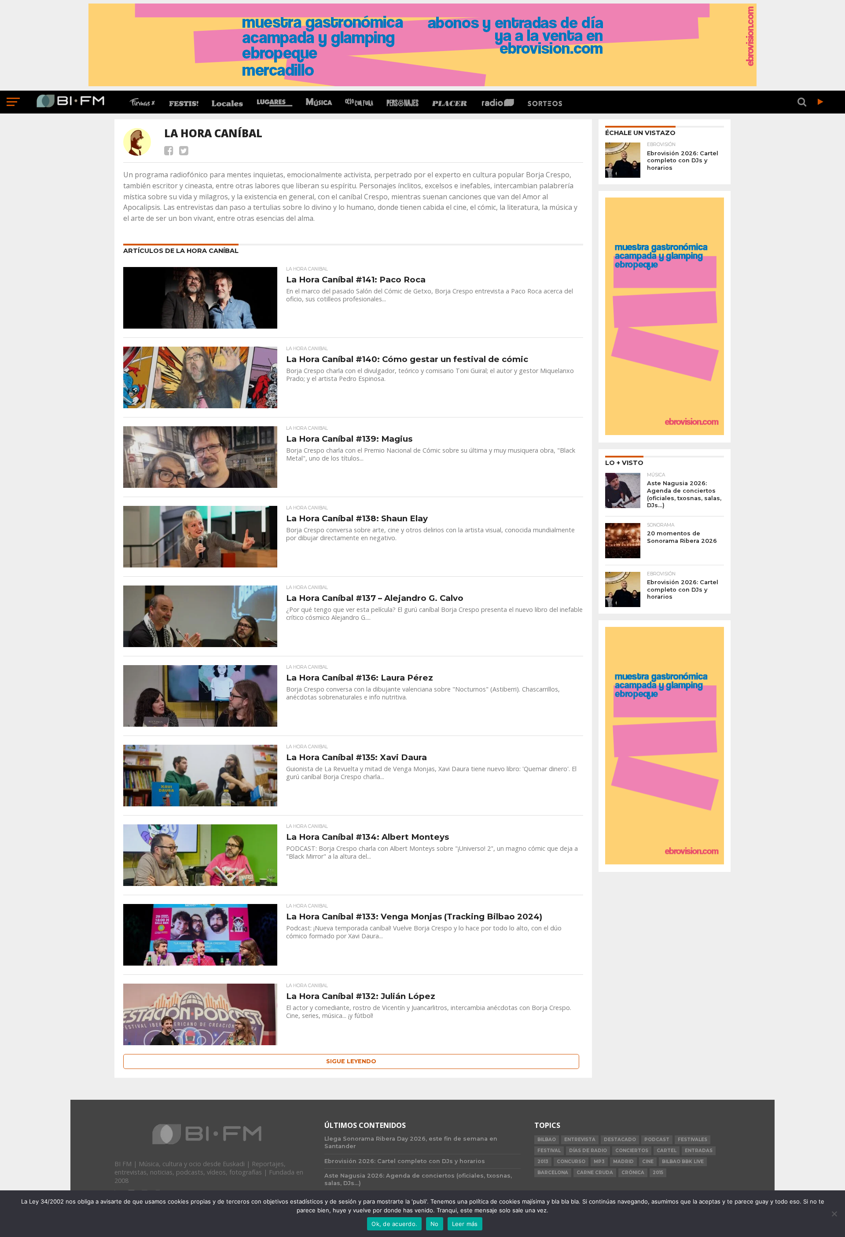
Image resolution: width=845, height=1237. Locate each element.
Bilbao (546, 1139)
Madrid (623, 1161)
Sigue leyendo (351, 1061)
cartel (666, 1150)
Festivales (692, 1139)
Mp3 (599, 1161)
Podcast (656, 1139)
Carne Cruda (595, 1172)
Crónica (632, 1172)
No (434, 1223)
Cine (648, 1161)
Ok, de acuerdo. (394, 1223)
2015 (658, 1172)
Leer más (465, 1223)
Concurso (571, 1161)
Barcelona (552, 1172)
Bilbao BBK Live (683, 1161)
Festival (549, 1150)
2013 (542, 1161)
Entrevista (579, 1139)
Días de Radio (588, 1150)
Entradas (699, 1150)
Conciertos (631, 1150)
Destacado (620, 1139)
